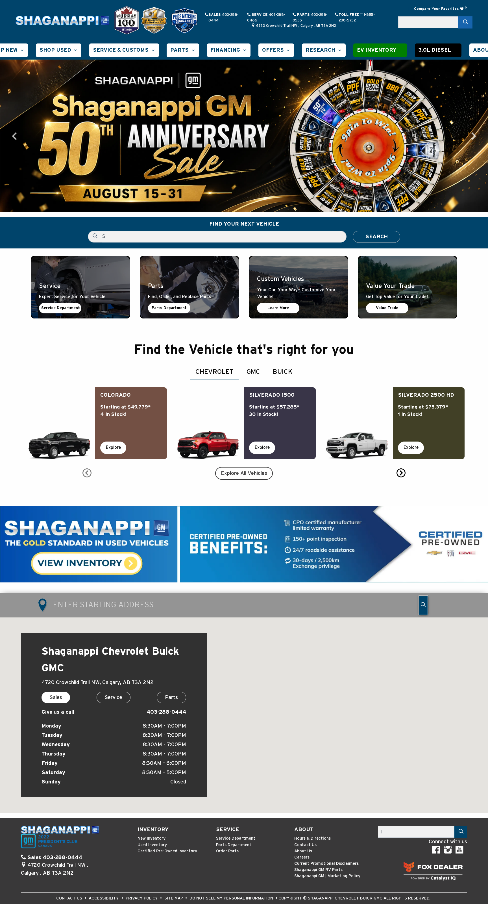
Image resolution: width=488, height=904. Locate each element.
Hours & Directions (312, 838)
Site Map (174, 898)
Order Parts (227, 851)
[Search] (465, 22)
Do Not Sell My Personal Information (231, 898)
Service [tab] (113, 697)
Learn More (278, 308)
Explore (113, 447)
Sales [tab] (56, 697)
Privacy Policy (142, 898)
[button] (59, 50)
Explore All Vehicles (244, 473)
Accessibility (104, 898)
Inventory (153, 829)
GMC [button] (253, 372)
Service (227, 829)
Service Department (60, 308)
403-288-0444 (166, 712)
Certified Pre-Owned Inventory (167, 851)
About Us (303, 851)
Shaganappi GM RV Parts (318, 870)
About (303, 829)
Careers (302, 857)
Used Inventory (152, 845)
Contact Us (305, 845)
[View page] (127, 20)
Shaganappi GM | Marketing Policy (327, 876)
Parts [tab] (171, 697)
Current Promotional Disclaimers (326, 863)
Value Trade (387, 308)
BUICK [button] (283, 372)
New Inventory (151, 838)
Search (376, 236)
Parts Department (169, 308)
